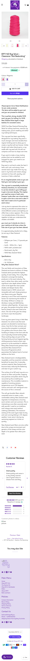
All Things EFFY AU (17, 641)
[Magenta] (3, 79)
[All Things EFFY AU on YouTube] (11, 572)
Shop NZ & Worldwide (8, 587)
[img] (10, 464)
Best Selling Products (17, 538)
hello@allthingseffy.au (8, 614)
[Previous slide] (3, 478)
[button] (17, 487)
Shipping (5, 59)
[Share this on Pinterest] (11, 447)
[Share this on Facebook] (7, 447)
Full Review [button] (10, 487)
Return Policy (5, 602)
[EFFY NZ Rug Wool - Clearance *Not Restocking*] (15, 25)
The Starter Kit (6, 585)
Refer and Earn (6, 593)
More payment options (15, 98)
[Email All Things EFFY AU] (2, 572)
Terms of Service (6, 605)
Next (18, 535)
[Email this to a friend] (15, 447)
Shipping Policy (6, 604)
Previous (13, 535)
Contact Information (7, 600)
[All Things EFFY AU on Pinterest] (9, 572)
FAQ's (3, 589)
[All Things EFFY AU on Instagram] (7, 572)
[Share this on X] (3, 447)
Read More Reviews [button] (15, 493)
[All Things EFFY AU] (15, 5)
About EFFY (5, 591)
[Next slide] (27, 478)
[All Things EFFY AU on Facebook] (5, 572)
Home (8, 538)
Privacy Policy (6, 607)
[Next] (19, 41)
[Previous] (11, 41)
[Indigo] (7, 79)
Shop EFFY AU (6, 583)
